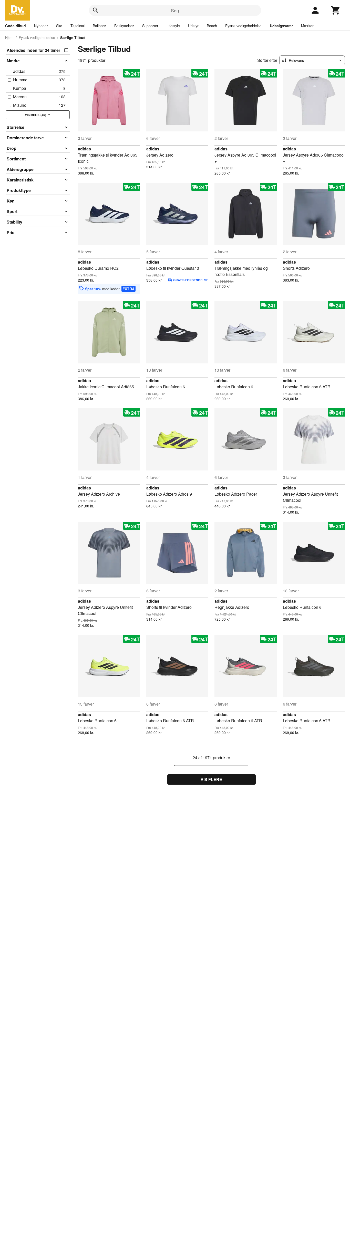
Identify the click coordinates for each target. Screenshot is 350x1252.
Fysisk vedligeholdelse (243, 25)
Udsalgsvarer (281, 25)
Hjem (9, 37)
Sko (59, 25)
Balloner (99, 25)
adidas (84, 149)
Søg (175, 10)
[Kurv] (336, 10)
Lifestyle (173, 25)
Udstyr (193, 25)
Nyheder (41, 25)
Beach (212, 25)
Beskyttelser (124, 25)
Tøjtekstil (77, 25)
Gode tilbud (15, 25)
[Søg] (95, 10)
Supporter (150, 25)
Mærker (307, 25)
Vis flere (211, 779)
